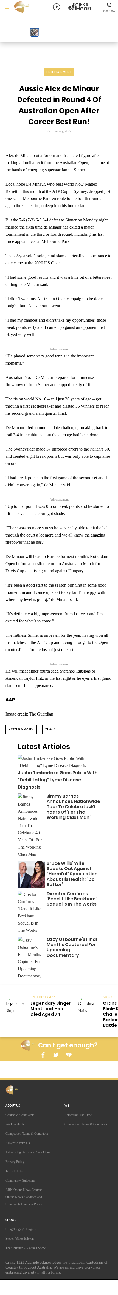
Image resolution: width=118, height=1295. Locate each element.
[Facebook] (43, 1054)
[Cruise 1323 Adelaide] (25, 7)
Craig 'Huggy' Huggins (20, 1229)
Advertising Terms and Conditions (27, 1152)
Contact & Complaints (19, 1115)
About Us (12, 1105)
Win (67, 1105)
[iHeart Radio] (69, 1054)
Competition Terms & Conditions (27, 1134)
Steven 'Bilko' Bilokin (19, 1238)
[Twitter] (56, 1054)
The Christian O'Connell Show (25, 1248)
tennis (50, 729)
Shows (10, 1220)
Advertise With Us (17, 1143)
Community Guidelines (20, 1180)
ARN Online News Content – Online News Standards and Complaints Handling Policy (24, 1197)
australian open (21, 729)
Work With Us (14, 1124)
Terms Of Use (14, 1171)
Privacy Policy (14, 1162)
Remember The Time (78, 1115)
